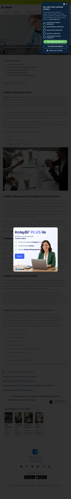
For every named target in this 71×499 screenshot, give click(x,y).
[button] (55, 50)
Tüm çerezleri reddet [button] (55, 46)
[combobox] (64, 4)
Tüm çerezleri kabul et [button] (55, 41)
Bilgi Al (19, 256)
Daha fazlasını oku (55, 19)
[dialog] (55, 28)
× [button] (66, 4)
